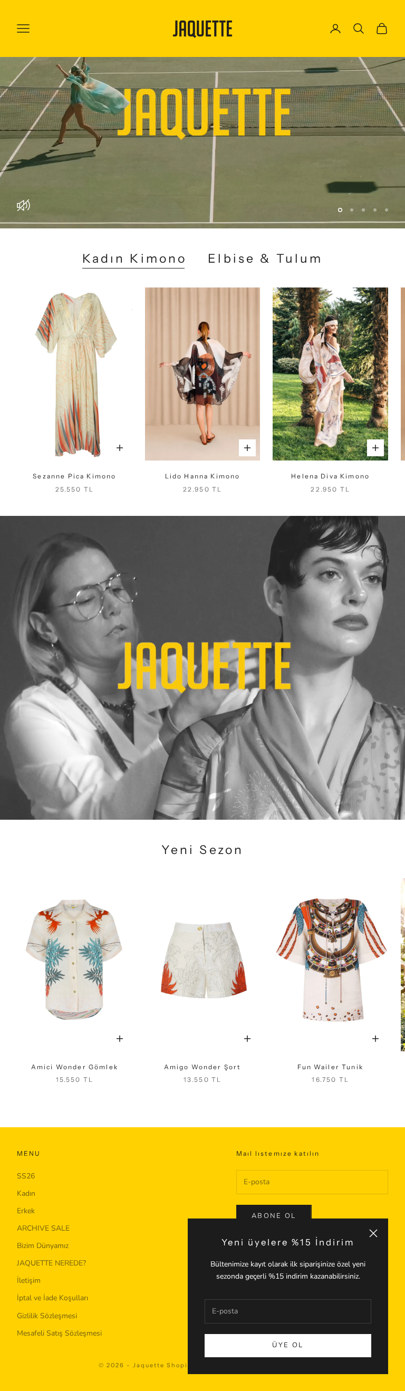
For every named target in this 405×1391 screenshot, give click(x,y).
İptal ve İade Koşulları (52, 1313)
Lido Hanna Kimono (202, 491)
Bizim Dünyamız (43, 1260)
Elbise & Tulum (265, 273)
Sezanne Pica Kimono (74, 491)
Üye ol (287, 1345)
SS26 (26, 1191)
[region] (202, 121)
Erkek (26, 1226)
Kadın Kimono (134, 273)
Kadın (26, 1208)
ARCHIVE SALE (43, 1243)
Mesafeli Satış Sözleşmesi (59, 1348)
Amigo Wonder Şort (203, 1082)
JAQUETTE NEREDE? (51, 1278)
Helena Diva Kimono (330, 491)
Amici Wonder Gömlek (74, 1082)
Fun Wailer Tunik (330, 1082)
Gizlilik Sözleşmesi (47, 1331)
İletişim (29, 1295)
